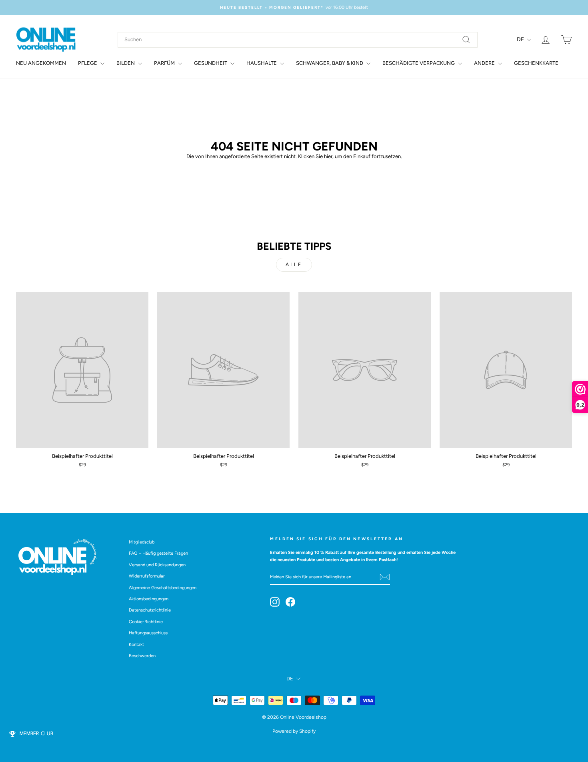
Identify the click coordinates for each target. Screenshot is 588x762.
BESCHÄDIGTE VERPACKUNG (419, 63)
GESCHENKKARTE (536, 63)
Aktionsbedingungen (148, 599)
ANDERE (485, 63)
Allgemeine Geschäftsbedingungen (162, 587)
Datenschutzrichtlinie (150, 610)
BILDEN (126, 63)
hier (328, 156)
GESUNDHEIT (211, 63)
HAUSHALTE (262, 63)
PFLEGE (88, 63)
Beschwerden (142, 655)
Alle (294, 264)
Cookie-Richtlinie (146, 621)
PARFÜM (165, 63)
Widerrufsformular (147, 576)
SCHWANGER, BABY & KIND (330, 63)
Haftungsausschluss (148, 633)
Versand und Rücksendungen (157, 564)
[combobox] (298, 40)
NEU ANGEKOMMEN (41, 63)
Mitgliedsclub (141, 542)
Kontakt (136, 644)
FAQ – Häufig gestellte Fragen (158, 553)
